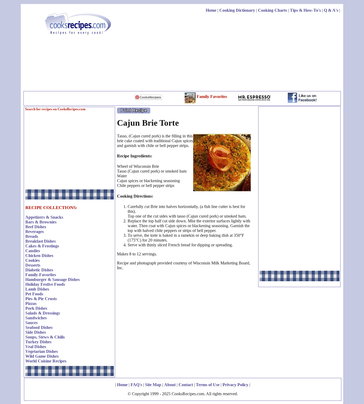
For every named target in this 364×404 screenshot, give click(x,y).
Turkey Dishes (38, 342)
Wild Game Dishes (42, 356)
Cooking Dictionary (237, 10)
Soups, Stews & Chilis (45, 337)
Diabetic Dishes (39, 270)
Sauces (31, 322)
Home (211, 10)
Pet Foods (34, 294)
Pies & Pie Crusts (41, 298)
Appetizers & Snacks (44, 217)
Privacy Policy (235, 384)
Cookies (32, 260)
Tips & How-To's (305, 10)
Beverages (34, 231)
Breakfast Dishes (40, 241)
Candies (32, 250)
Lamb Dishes (37, 289)
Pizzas (31, 303)
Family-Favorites (40, 274)
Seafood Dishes (38, 327)
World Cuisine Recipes (45, 361)
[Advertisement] (243, 52)
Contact (186, 384)
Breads (31, 236)
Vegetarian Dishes (41, 351)
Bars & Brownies (40, 222)
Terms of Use (208, 384)
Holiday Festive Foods (45, 284)
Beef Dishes (35, 227)
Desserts (32, 265)
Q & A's (331, 10)
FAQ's (136, 384)
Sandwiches (36, 318)
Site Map (153, 384)
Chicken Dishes (39, 255)
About (170, 384)
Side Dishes (35, 332)
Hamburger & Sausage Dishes (52, 279)
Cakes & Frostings (42, 246)
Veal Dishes (35, 346)
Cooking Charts (272, 10)
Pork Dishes (36, 308)
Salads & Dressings (42, 313)
